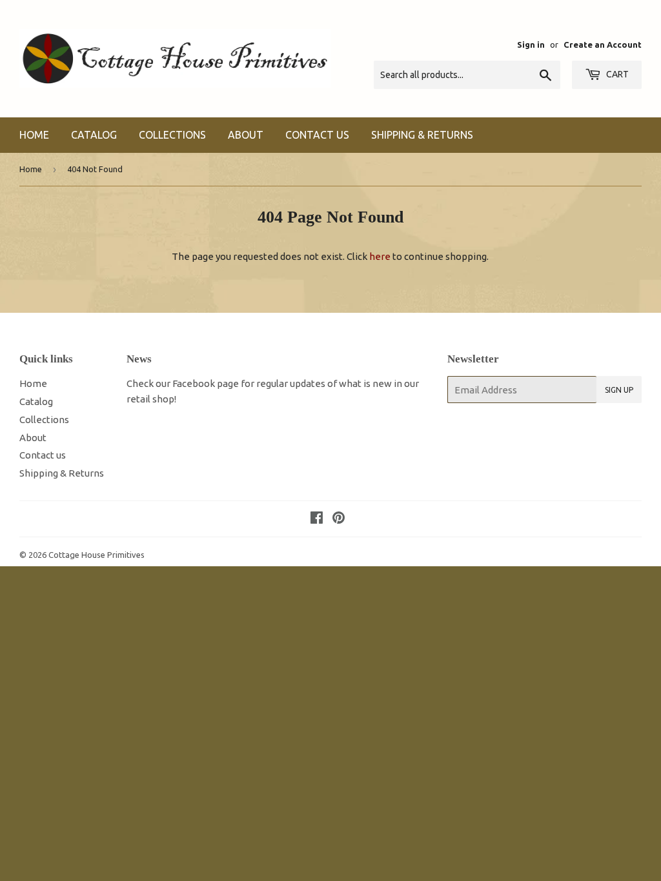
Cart (616, 74)
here (380, 256)
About (245, 135)
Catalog (94, 135)
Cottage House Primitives (96, 554)
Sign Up (619, 390)
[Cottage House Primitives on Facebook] (316, 518)
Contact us (317, 135)
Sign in (531, 44)
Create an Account (603, 44)
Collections (172, 135)
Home (34, 135)
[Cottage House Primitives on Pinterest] (338, 518)
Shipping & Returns (422, 135)
